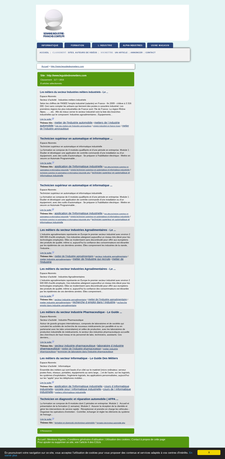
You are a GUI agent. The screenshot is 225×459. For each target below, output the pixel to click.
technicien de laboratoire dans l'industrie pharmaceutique (85, 351)
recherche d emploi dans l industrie (94, 302)
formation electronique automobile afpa (111, 423)
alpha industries (132, 45)
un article (121, 53)
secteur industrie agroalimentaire (111, 256)
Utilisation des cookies (117, 439)
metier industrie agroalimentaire (55, 259)
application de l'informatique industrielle (79, 166)
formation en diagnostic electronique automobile (75, 423)
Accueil (44, 53)
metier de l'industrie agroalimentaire (74, 256)
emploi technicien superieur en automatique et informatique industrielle (100, 170)
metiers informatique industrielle (70, 392)
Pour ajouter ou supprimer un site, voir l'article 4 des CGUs (69, 442)
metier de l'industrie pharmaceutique (81, 348)
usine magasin (160, 45)
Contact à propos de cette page (148, 439)
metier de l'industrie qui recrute (91, 259)
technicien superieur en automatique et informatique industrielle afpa (65, 173)
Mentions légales (56, 439)
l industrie (105, 45)
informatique (49, 45)
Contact (151, 53)
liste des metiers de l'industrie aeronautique (73, 126)
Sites (71, 53)
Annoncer (137, 53)
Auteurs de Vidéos (86, 53)
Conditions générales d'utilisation (86, 439)
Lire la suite (46, 119)
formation (77, 45)
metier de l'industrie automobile (73, 122)
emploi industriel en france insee (106, 126)
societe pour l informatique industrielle (78, 389)
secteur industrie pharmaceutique (75, 345)
